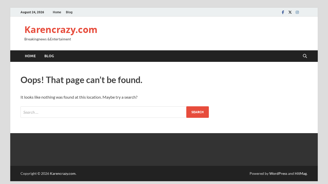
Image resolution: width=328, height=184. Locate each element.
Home (57, 12)
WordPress (278, 173)
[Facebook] (283, 12)
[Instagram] (297, 12)
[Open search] (305, 56)
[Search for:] (114, 112)
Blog (69, 12)
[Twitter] (290, 12)
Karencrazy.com (60, 29)
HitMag (301, 173)
